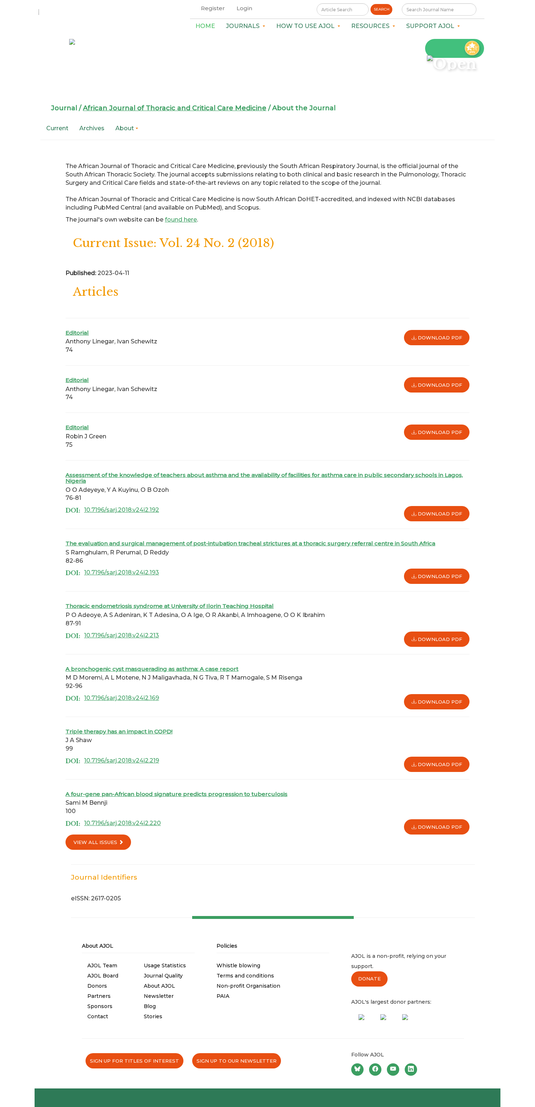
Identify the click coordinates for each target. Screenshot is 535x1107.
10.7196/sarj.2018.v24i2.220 (122, 823)
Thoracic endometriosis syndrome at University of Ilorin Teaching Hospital (170, 605)
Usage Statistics (165, 965)
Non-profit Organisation (248, 986)
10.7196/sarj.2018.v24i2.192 (121, 509)
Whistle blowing (238, 965)
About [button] (125, 128)
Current (57, 128)
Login (244, 8)
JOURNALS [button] (244, 26)
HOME (205, 26)
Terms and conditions (245, 975)
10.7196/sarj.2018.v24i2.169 (121, 697)
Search (381, 9)
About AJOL (159, 986)
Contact (97, 1016)
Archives (91, 128)
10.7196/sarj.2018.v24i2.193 (121, 572)
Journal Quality (163, 975)
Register (213, 8)
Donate (369, 978)
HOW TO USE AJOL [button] (306, 26)
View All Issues (96, 842)
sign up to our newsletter (237, 1061)
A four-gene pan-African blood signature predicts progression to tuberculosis (177, 794)
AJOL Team (102, 965)
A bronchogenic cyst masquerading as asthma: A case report (152, 668)
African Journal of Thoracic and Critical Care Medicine (174, 108)
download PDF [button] (439, 338)
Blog (150, 1006)
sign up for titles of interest (134, 1061)
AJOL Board (102, 975)
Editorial (77, 332)
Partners (99, 996)
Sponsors (99, 1006)
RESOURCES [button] (371, 26)
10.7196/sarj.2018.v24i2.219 (121, 760)
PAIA (223, 996)
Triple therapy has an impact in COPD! (119, 731)
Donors (97, 986)
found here (181, 219)
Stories (153, 1016)
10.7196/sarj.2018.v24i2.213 (121, 635)
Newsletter (159, 996)
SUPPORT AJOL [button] (431, 26)
